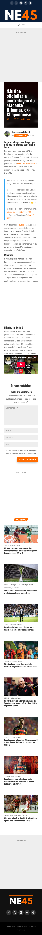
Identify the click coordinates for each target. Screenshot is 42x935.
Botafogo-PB (14, 585)
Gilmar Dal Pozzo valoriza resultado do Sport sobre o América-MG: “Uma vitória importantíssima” (20, 703)
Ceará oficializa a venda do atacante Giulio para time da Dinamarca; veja (19, 628)
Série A (6, 661)
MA (29, 585)
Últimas (26, 119)
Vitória (20, 661)
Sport (14, 698)
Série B (12, 545)
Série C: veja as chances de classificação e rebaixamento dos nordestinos (20, 591)
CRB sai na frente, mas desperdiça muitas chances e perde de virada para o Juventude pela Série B (20, 550)
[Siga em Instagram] (21, 3)
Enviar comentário (27, 459)
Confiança (24, 585)
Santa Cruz (7, 588)
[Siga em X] (16, 3)
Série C (20, 119)
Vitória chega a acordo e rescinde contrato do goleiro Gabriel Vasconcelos (20, 665)
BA (10, 661)
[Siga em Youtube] (26, 3)
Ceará (6, 624)
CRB (5, 545)
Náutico (10, 119)
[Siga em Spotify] (30, 3)
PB (32, 585)
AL (8, 545)
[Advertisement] (21, 55)
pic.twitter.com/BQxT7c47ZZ (19, 212)
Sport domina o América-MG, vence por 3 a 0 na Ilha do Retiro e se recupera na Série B (21, 742)
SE (13, 588)
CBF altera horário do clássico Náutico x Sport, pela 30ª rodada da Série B (20, 819)
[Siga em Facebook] (12, 3)
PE (15, 119)
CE (19, 585)
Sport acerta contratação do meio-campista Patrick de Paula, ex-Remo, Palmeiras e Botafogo (19, 781)
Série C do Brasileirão (26, 164)
